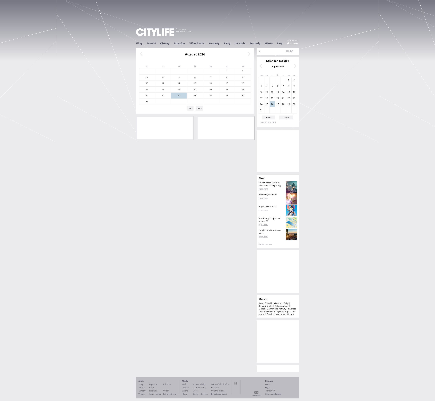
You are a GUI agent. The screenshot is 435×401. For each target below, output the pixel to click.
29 (227, 95)
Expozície (179, 43)
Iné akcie (240, 43)
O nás (267, 384)
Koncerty (214, 43)
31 (147, 101)
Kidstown (292, 43)
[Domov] (155, 32)
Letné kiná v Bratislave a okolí (270, 231)
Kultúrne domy (282, 306)
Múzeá (262, 308)
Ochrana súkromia (273, 394)
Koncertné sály (266, 306)
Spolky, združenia (200, 394)
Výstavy (164, 43)
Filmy (139, 43)
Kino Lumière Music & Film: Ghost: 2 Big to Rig (270, 184)
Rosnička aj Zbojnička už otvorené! (270, 220)
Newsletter (256, 395)
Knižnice (292, 308)
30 (243, 95)
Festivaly (255, 43)
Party (227, 43)
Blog (279, 43)
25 (163, 95)
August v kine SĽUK (268, 206)
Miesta (269, 43)
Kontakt (269, 381)
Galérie (277, 303)
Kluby (286, 303)
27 (195, 95)
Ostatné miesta (267, 311)
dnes (190, 108)
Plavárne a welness (276, 314)
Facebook (236, 383)
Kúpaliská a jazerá (219, 394)
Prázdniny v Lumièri (268, 194)
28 (211, 95)
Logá (267, 387)
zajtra (199, 108)
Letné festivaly (169, 394)
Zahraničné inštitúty (276, 308)
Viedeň (290, 314)
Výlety (280, 311)
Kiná (261, 303)
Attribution (270, 390)
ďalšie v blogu (265, 244)
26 (179, 95)
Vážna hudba (196, 43)
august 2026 (278, 66)
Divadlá (151, 43)
